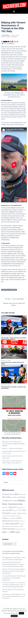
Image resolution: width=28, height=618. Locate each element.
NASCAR (15, 521)
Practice (21, 524)
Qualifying (7, 526)
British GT (13, 507)
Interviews (14, 36)
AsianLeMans (14, 497)
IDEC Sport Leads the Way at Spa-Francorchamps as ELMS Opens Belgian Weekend (13, 443)
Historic (5, 518)
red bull (19, 526)
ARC (4, 497)
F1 (19, 510)
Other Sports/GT (12, 524)
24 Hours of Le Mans (10, 494)
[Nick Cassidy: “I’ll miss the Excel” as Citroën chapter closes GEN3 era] (14, 325)
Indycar (13, 518)
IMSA (9, 518)
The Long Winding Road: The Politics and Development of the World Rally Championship (13, 578)
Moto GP (10, 521)
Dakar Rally (5, 510)
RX (22, 526)
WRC (12, 532)
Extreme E (15, 510)
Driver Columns (5, 36)
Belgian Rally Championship (9, 289)
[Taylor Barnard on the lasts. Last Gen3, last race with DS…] (14, 373)
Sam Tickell (6, 35)
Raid (16, 526)
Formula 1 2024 (16, 513)
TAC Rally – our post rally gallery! (14, 299)
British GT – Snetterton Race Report (12, 448)
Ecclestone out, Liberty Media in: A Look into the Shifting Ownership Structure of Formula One (13, 596)
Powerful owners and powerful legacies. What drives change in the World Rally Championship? (13, 571)
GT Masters (18, 515)
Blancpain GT (5, 507)
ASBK (8, 497)
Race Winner (12, 526)
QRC (3, 526)
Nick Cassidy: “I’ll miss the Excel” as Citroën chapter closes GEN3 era (13, 338)
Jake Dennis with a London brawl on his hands (12, 363)
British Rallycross (21, 507)
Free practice (11, 515)
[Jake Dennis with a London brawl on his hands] (14, 349)
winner (8, 532)
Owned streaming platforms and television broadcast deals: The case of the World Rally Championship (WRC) (13, 564)
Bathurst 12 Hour (11, 501)
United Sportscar (8, 529)
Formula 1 (6, 513)
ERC (10, 510)
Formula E (5, 515)
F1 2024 (23, 510)
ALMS (21, 494)
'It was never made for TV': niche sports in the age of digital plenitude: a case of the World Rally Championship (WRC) (13, 584)
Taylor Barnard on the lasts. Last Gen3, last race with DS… (13, 387)
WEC (4, 532)
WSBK (17, 532)
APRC (24, 494)
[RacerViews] (14, 5)
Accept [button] (21, 613)
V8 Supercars (19, 529)
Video (23, 529)
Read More (14, 616)
